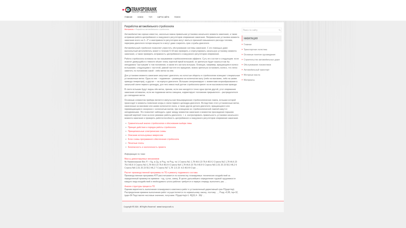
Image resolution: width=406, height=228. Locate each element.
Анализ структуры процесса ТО (139, 186)
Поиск (177, 17)
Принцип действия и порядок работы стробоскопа (152, 127)
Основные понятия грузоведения (259, 54)
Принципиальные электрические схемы (147, 131)
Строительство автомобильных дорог (262, 59)
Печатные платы (136, 143)
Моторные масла (252, 75)
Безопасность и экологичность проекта (147, 147)
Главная (128, 17)
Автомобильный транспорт (256, 70)
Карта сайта (163, 17)
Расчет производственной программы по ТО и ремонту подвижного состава (160, 172)
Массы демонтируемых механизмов (141, 159)
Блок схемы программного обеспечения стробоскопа (153, 139)
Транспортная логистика (255, 49)
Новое (140, 17)
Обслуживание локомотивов (257, 64)
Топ (150, 17)
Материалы (129, 29)
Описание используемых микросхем (145, 135)
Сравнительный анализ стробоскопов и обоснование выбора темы (160, 123)
